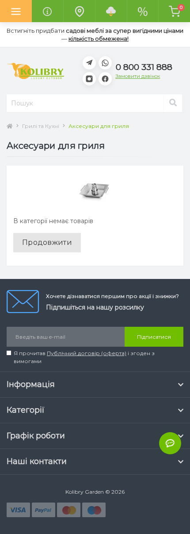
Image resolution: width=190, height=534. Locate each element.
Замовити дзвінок (137, 76)
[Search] (172, 103)
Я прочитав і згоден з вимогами (84, 357)
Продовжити (47, 242)
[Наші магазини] (79, 11)
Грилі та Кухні (40, 126)
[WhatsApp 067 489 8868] (105, 63)
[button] (144, 67)
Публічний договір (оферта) (86, 353)
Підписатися (154, 336)
